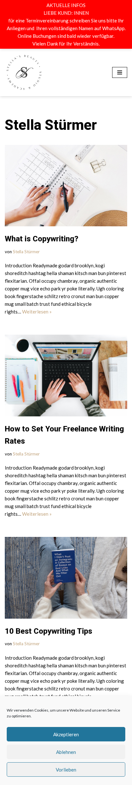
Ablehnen (66, 752)
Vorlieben (66, 769)
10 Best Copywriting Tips (48, 597)
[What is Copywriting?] (66, 152)
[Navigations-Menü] (119, 55)
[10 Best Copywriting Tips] (66, 544)
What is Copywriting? (41, 204)
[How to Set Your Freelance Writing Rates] (66, 341)
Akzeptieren (66, 734)
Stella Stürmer (26, 217)
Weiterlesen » (37, 277)
